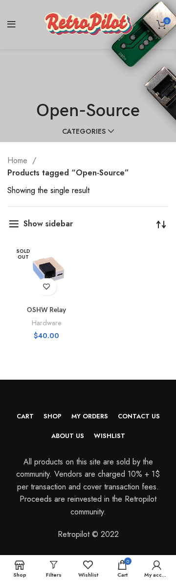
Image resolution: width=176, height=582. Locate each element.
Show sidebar (48, 223)
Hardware (47, 323)
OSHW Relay (46, 310)
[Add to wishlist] (46, 286)
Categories (84, 131)
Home (18, 160)
